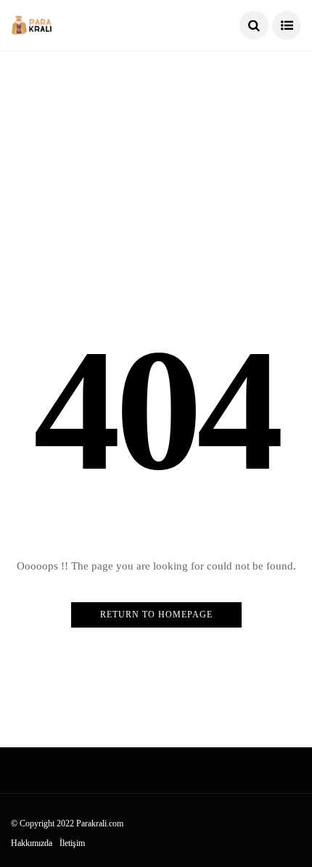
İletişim (72, 843)
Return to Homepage (156, 614)
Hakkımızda (31, 843)
